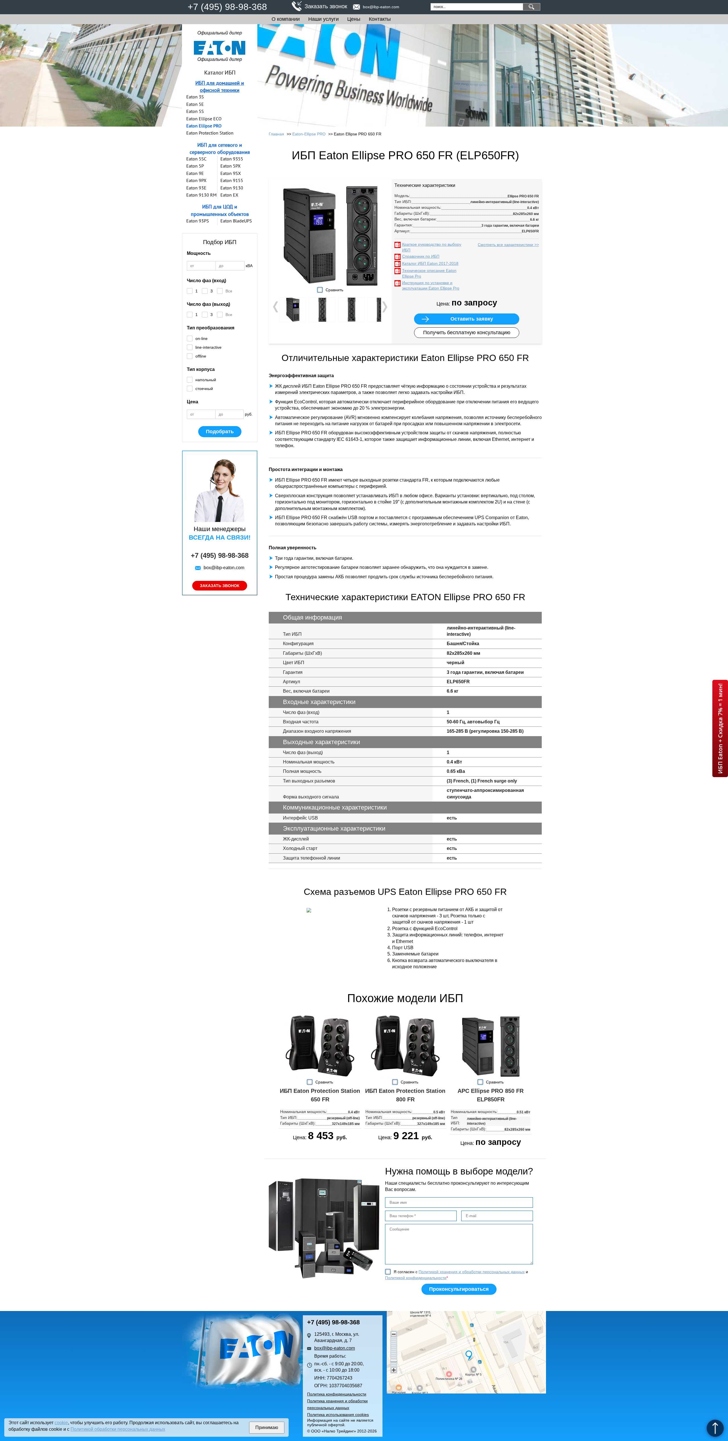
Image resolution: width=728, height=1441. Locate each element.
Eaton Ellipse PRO (204, 126)
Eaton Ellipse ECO (204, 118)
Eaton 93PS (197, 221)
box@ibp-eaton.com (381, 7)
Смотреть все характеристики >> (508, 244)
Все (229, 291)
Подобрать (220, 431)
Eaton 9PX (196, 180)
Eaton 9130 (231, 188)
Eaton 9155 (231, 180)
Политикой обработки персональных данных (118, 1429)
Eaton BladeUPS (236, 221)
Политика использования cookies (338, 1414)
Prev (276, 307)
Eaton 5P (195, 166)
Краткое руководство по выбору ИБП (431, 247)
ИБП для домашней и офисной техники (219, 86)
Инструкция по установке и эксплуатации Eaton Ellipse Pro (430, 285)
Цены (353, 19)
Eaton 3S (195, 97)
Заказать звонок (326, 6)
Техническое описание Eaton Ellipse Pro (429, 273)
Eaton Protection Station (209, 133)
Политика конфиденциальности (336, 1394)
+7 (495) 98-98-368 (227, 7)
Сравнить (334, 290)
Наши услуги (323, 19)
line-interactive (208, 347)
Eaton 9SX (230, 173)
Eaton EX (229, 195)
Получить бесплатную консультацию (466, 332)
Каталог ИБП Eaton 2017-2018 (430, 263)
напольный (205, 379)
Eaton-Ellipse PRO (309, 134)
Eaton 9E (195, 173)
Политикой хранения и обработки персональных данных (472, 1271)
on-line (201, 338)
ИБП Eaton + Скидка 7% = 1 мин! (720, 728)
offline (200, 356)
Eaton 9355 (231, 159)
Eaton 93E (196, 188)
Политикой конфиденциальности (415, 1277)
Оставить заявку (471, 319)
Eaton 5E (195, 104)
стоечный (204, 388)
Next (384, 307)
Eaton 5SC (196, 159)
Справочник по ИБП (420, 256)
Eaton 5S (195, 111)
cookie (61, 1422)
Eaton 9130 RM (201, 195)
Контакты (380, 19)
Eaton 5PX (230, 166)
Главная (276, 134)
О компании (286, 19)
